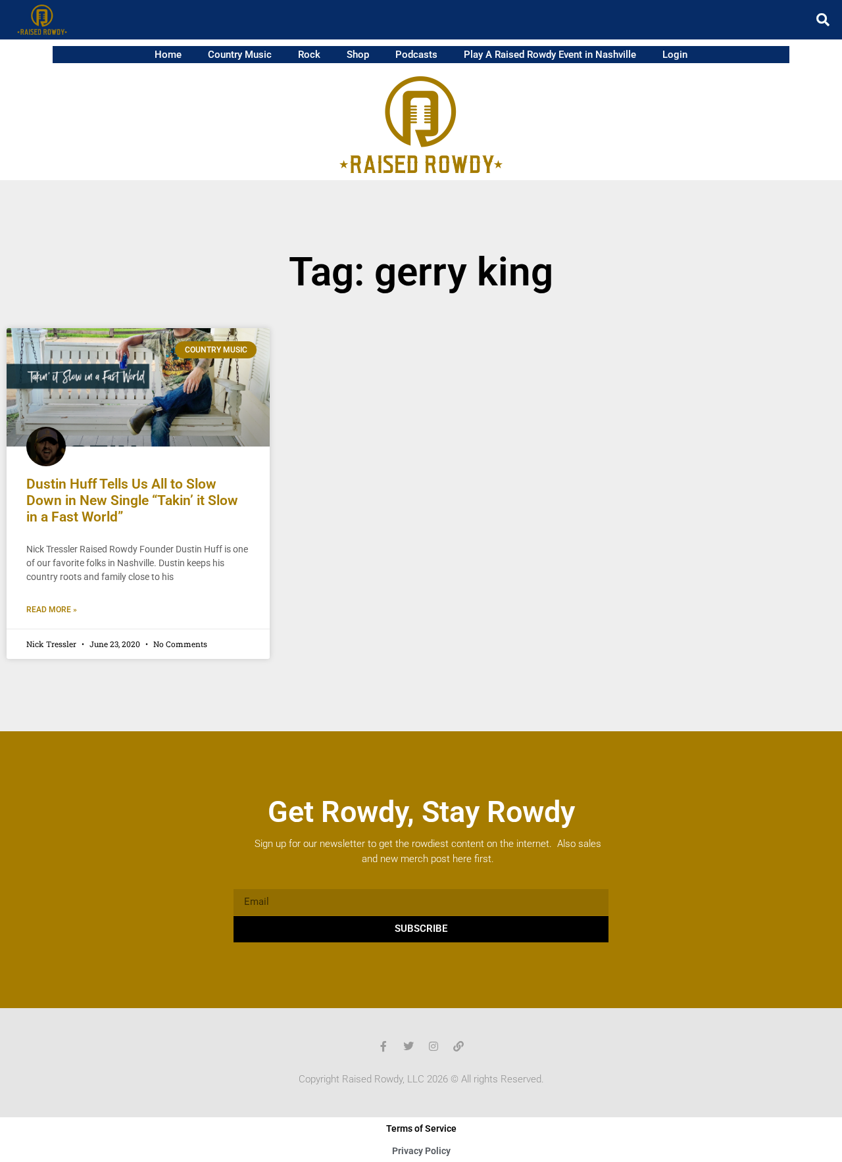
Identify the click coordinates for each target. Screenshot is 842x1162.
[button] (823, 20)
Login (674, 55)
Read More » (51, 609)
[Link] (458, 1046)
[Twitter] (408, 1046)
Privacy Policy (421, 1151)
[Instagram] (433, 1046)
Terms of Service (421, 1128)
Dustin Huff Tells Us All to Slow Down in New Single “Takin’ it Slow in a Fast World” (132, 500)
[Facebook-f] (383, 1046)
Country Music (240, 55)
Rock (309, 55)
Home (168, 55)
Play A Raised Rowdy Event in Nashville (550, 55)
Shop (358, 55)
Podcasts (416, 55)
